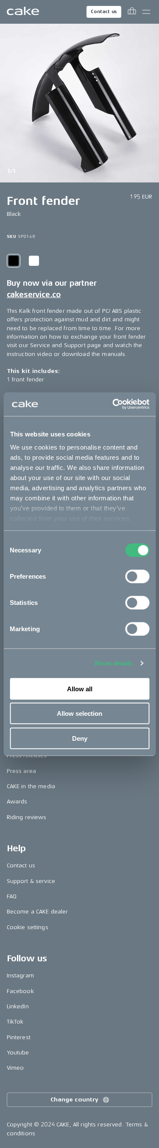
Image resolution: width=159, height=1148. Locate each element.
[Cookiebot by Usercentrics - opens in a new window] (113, 404)
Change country (74, 1099)
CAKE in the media (31, 786)
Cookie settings (27, 927)
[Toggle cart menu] (132, 12)
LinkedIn (18, 1006)
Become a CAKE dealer (37, 911)
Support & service (31, 881)
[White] (34, 261)
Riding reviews (27, 817)
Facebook (20, 991)
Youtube (18, 1052)
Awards (17, 801)
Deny (79, 738)
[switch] (137, 576)
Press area (21, 771)
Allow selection (79, 713)
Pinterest (19, 1037)
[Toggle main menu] (146, 12)
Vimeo (15, 1068)
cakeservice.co (34, 294)
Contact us (104, 11)
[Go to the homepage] (23, 12)
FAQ (12, 896)
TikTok (15, 1021)
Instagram (20, 975)
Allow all (79, 688)
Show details (113, 663)
